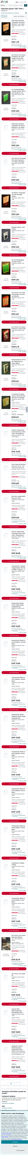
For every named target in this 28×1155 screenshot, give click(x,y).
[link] (26, 13)
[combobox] (16, 5)
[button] (22, 47)
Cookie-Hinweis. (5, 1136)
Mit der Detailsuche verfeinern (10, 13)
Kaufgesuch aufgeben (8, 1103)
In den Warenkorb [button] (14, 50)
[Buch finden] (25, 5)
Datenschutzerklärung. (16, 1139)
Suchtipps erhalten (7, 1108)
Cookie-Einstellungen (6, 1133)
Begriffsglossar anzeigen (9, 1110)
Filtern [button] (4, 16)
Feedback (26, 409)
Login (21, 2)
